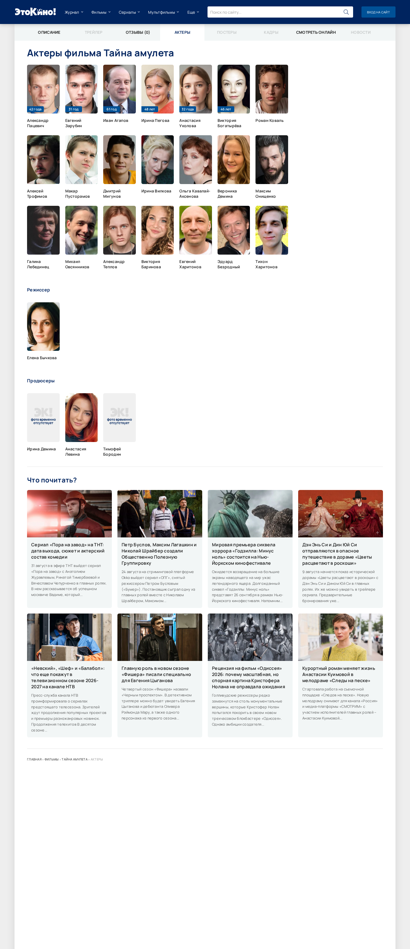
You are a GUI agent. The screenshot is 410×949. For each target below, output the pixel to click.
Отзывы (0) (138, 32)
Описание (49, 32)
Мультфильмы (161, 12)
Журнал (72, 12)
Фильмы (99, 12)
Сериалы (127, 12)
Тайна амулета (75, 759)
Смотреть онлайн (316, 32)
